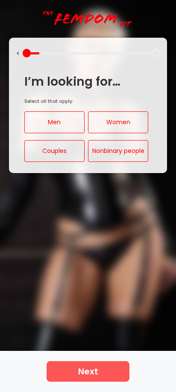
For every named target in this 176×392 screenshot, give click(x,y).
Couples (54, 151)
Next (88, 371)
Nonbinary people (118, 151)
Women (118, 122)
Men (54, 122)
